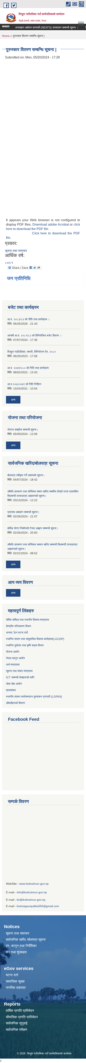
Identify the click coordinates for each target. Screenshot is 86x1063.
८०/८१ (9, 262)
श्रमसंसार (11, 690)
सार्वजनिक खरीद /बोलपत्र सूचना (26, 940)
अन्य (13, 399)
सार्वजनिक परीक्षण (16, 1030)
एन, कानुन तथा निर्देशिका (21, 946)
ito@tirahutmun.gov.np (31, 899)
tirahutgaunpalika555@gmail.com (38, 906)
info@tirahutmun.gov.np (32, 892)
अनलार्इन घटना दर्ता (17, 632)
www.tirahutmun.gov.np (34, 883)
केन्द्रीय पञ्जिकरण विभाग (18, 626)
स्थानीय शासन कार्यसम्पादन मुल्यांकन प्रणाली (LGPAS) (34, 696)
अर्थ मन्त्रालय (13, 664)
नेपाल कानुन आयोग (15, 658)
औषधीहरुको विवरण (15, 703)
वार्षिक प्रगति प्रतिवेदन (20, 1011)
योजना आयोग (12, 651)
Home (6, 35)
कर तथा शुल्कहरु (16, 952)
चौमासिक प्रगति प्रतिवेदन (22, 1017)
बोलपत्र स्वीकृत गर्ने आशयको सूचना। (26, 475)
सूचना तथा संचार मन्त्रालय (19, 671)
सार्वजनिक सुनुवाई (16, 1023)
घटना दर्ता (12, 975)
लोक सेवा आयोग (14, 683)
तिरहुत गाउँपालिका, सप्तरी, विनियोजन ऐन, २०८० (31, 351)
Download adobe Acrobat (51, 224)
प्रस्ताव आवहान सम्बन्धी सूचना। (23, 512)
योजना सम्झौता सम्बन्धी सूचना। (22, 429)
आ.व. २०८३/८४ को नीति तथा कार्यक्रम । (28, 319)
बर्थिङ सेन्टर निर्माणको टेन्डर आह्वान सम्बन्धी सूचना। (32, 528)
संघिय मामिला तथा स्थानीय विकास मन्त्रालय (27, 619)
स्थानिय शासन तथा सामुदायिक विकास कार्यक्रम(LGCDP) (35, 638)
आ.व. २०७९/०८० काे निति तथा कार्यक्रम (28, 367)
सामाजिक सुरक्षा (15, 981)
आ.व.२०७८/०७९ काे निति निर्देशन (24, 384)
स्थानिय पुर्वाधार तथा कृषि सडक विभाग (25, 645)
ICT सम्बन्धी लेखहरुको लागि (20, 677)
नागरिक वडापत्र (16, 988)
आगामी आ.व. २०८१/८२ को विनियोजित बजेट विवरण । (34, 335)
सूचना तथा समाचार (16, 250)
